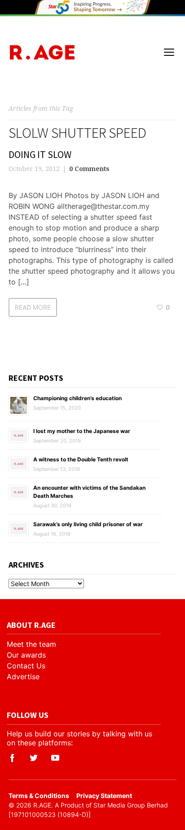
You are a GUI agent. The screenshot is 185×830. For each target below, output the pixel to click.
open (169, 52)
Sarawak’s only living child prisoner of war (88, 524)
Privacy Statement (104, 795)
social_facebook (12, 758)
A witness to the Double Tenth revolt (80, 459)
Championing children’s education (77, 398)
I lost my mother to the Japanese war (81, 431)
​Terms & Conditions (39, 795)
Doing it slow (40, 154)
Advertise (23, 676)
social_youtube (55, 758)
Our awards (26, 654)
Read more (33, 307)
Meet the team (31, 644)
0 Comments (89, 168)
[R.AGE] (42, 52)
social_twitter (33, 758)
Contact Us (26, 665)
